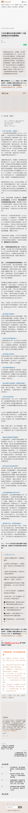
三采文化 (12, 37)
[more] (24, 93)
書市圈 (12, 4)
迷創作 (21, 4)
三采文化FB (6, 730)
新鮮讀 (3, 4)
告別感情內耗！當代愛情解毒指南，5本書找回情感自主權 (18, 769)
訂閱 (20, 807)
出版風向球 (4, 7)
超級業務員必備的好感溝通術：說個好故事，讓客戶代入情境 (17, 788)
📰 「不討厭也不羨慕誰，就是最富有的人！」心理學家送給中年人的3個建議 (14, 680)
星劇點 (25, 4)
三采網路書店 (13, 730)
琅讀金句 (9, 7)
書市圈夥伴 (21, 7)
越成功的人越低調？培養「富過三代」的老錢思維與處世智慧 (17, 775)
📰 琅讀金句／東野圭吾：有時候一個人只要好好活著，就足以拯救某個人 (14, 660)
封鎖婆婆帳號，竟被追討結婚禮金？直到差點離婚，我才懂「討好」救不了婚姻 (17, 781)
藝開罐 (16, 4)
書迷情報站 (15, 7)
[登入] (24, 2)
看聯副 (7, 4)
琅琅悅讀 (3, 28)
